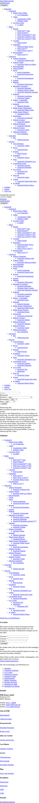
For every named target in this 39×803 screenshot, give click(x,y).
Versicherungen (5, 757)
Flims (15, 159)
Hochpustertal (18, 52)
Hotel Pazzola (22, 154)
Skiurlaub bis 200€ (10, 684)
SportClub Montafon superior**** (25, 521)
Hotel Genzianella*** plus (26, 35)
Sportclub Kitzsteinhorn (25, 78)
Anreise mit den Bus (7, 740)
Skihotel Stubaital (23, 106)
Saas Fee (16, 175)
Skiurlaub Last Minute (12, 686)
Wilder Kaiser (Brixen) (21, 112)
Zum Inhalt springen (7, 1)
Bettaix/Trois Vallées (20, 13)
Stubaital (16, 104)
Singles (6, 189)
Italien (11, 27)
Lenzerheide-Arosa (19, 163)
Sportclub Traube (23, 130)
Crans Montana (18, 144)
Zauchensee (17, 116)
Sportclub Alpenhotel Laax (26, 161)
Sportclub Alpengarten (25, 84)
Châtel (15, 17)
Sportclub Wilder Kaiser (25, 110)
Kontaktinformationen (7, 802)
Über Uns (7, 191)
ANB (2, 793)
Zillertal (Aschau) (19, 120)
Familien (7, 187)
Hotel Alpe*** (22, 49)
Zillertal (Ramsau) (19, 124)
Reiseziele (7, 9)
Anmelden (4, 643)
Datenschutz (4, 782)
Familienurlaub (9, 678)
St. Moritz (16, 183)
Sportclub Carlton (23, 146)
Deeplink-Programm (7, 728)
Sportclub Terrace (23, 157)
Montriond (21, 173)
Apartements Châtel (24, 19)
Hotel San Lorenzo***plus (26, 39)
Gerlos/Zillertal (18, 68)
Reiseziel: (3, 397)
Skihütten (7, 668)
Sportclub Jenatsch (23, 165)
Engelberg (16, 155)
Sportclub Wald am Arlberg (26, 64)
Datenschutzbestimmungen (9, 661)
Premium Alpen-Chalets (25, 90)
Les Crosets (17, 169)
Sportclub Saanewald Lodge (27, 181)
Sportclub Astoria (23, 177)
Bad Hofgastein (18, 66)
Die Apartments (22, 134)
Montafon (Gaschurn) (20, 86)
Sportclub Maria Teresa (25, 47)
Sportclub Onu (22, 171)
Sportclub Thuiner (23, 98)
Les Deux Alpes (18, 23)
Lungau (15, 80)
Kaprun (15, 76)
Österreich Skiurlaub (11, 670)
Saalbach (16, 94)
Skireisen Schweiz (10, 682)
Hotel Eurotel (22, 43)
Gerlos (11, 497)
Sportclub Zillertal (23, 122)
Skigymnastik (4, 761)
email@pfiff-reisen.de (13, 705)
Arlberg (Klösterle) (19, 58)
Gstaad (15, 179)
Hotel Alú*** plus (23, 31)
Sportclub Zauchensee (24, 118)
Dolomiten (16, 45)
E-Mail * (3, 641)
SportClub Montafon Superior (27, 92)
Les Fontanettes (22, 15)
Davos (15, 148)
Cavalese (16, 41)
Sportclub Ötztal (22, 102)
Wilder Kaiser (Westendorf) (22, 108)
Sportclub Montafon (24, 88)
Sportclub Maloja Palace (25, 185)
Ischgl (15, 70)
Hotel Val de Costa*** (25, 51)
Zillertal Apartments (20, 132)
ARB (2, 789)
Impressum (3, 786)
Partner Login (4, 731)
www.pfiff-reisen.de (13, 707)
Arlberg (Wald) (18, 62)
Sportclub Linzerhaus (24, 96)
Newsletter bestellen (7, 765)
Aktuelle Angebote (6, 749)
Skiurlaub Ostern (10, 676)
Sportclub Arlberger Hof (25, 60)
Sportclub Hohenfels (24, 167)
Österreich (12, 56)
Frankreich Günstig (11, 674)
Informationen (5, 715)
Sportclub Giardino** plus (26, 37)
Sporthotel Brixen (23, 114)
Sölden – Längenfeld (20, 100)
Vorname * (4, 636)
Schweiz (12, 142)
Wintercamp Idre (23, 140)
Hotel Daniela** (23, 33)
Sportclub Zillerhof (23, 126)
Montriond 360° (22, 606)
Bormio (15, 29)
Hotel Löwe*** (22, 54)
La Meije (20, 25)
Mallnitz (16, 82)
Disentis (16, 152)
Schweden (12, 136)
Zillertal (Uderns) (19, 128)
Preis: (2, 401)
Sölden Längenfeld (15, 529)
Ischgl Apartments (23, 72)
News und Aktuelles (7, 773)
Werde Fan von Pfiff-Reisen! (10, 618)
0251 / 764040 (11, 703)
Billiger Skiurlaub (10, 680)
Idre (14, 138)
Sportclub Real (22, 150)
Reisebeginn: (4, 399)
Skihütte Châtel (22, 21)
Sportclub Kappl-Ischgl (25, 74)
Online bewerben (6, 719)
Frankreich (12, 11)
